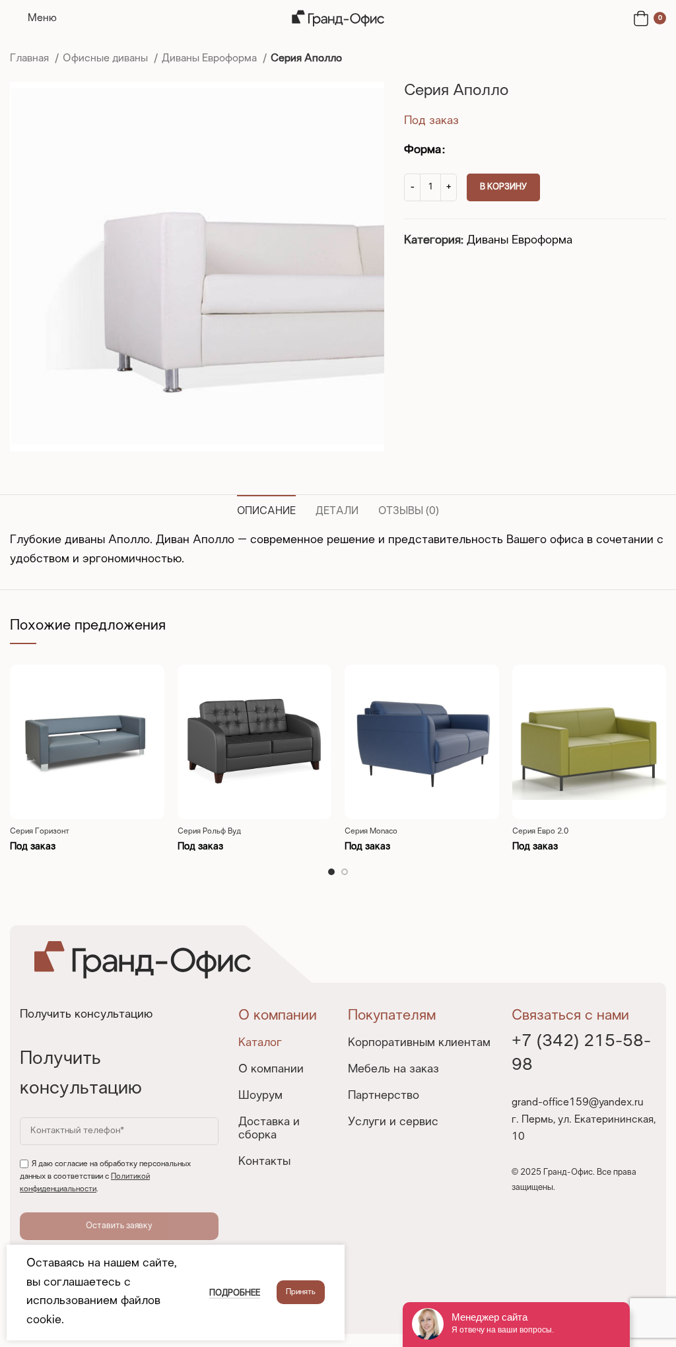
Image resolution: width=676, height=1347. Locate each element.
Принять (301, 1292)
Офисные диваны (107, 58)
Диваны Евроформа (210, 58)
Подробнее (234, 1294)
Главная (30, 58)
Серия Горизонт (39, 832)
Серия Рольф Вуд (209, 832)
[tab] (266, 509)
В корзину (503, 187)
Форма (422, 150)
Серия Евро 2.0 (540, 832)
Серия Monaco (371, 832)
